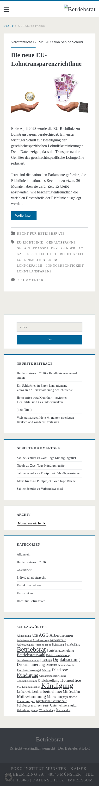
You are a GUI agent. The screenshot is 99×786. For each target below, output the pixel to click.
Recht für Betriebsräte (41, 233)
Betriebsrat (31, 649)
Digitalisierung (66, 659)
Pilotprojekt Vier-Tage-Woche (60, 473)
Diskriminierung (31, 664)
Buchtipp (47, 660)
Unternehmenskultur (64, 705)
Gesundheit (24, 570)
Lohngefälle (29, 265)
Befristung (58, 644)
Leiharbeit (24, 692)
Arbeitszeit (58, 640)
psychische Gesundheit (51, 701)
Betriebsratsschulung (60, 650)
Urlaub (21, 710)
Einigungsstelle (65, 665)
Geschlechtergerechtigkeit (55, 254)
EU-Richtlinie (30, 242)
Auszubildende (43, 644)
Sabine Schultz (72, 42)
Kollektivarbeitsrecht (30, 585)
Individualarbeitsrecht (31, 577)
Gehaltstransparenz (37, 248)
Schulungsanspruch (29, 705)
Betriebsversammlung (29, 660)
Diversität (51, 665)
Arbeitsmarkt (24, 640)
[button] (8, 777)
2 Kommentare (32, 280)
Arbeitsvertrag (40, 640)
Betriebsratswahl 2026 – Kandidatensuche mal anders (47, 375)
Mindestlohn (71, 692)
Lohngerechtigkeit (65, 265)
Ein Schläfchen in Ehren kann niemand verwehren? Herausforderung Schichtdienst (45, 388)
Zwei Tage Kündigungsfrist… (60, 458)
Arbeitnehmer (62, 635)
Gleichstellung (49, 680)
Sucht (46, 705)
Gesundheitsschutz (27, 681)
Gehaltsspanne (61, 242)
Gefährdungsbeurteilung (52, 675)
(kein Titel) (24, 409)
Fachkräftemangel (29, 670)
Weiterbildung (47, 710)
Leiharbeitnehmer (46, 691)
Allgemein (24, 554)
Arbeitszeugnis (25, 644)
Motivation (54, 697)
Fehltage (46, 670)
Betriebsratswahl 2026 (31, 562)
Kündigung (57, 685)
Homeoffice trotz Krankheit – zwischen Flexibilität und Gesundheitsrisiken (42, 400)
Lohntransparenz (34, 271)
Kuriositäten (25, 593)
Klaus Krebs (24, 481)
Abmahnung (24, 635)
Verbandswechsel (52, 488)
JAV (19, 687)
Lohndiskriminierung (38, 260)
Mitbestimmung (31, 696)
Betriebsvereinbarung (58, 655)
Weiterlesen (26, 216)
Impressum (80, 780)
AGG (44, 635)
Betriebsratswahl (31, 655)
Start (9, 26)
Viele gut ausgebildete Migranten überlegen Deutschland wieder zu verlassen (45, 420)
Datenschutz (48, 780)
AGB (35, 635)
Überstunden (63, 710)
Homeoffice (70, 680)
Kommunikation (31, 687)
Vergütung (32, 710)
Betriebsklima (72, 644)
